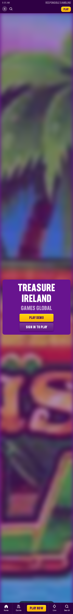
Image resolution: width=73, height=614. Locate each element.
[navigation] (4, 8)
